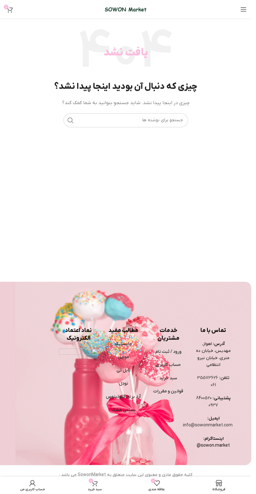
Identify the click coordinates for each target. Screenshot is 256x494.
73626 (212, 378)
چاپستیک (123, 344)
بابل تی (123, 370)
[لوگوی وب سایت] (125, 9)
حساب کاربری (168, 365)
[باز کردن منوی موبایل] (243, 9)
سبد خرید (168, 378)
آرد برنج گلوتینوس (123, 397)
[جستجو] (70, 120)
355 (201, 378)
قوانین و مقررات (168, 391)
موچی (123, 357)
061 (213, 385)
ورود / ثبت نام (168, 352)
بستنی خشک (123, 410)
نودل (123, 383)
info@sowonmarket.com (208, 425)
